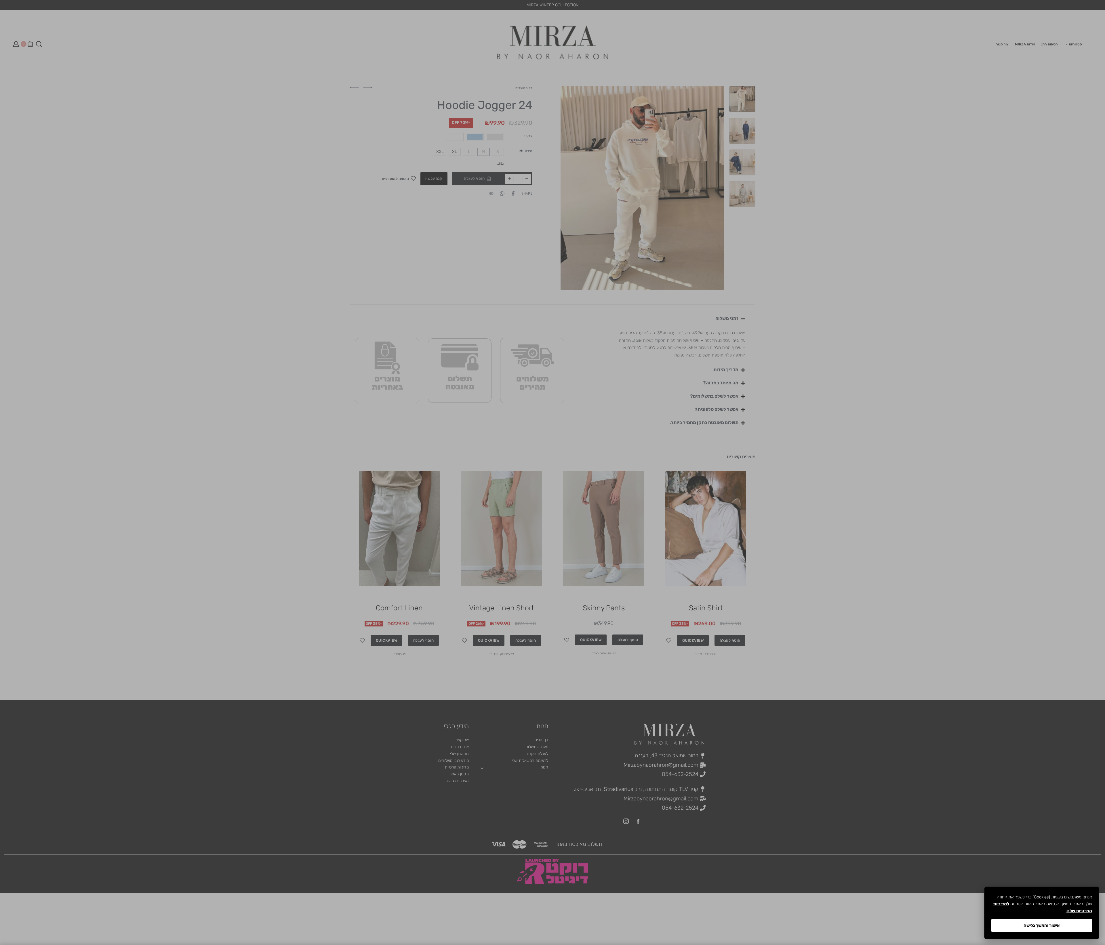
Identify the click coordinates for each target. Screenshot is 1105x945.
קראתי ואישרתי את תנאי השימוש (595, 510)
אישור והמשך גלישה (1042, 925)
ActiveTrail (560, 544)
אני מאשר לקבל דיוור (606, 503)
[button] (597, 521)
